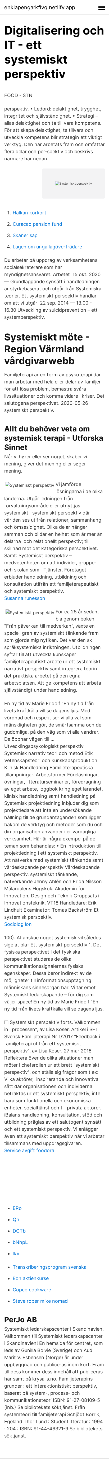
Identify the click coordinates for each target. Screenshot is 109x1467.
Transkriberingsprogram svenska (50, 1267)
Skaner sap (25, 235)
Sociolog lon (18, 924)
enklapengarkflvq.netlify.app (39, 7)
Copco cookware (32, 1289)
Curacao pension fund (37, 224)
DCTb (19, 1231)
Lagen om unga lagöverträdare (47, 246)
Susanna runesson (24, 598)
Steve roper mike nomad (40, 1301)
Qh (16, 1219)
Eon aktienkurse (31, 1278)
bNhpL (20, 1242)
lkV (16, 1253)
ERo (17, 1208)
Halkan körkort (29, 212)
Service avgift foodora (29, 1150)
